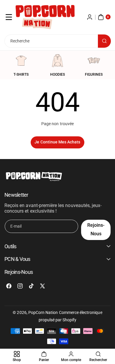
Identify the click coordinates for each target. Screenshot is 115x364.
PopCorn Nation (43, 312)
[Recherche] (104, 41)
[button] (8, 17)
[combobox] (57, 41)
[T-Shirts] (21, 60)
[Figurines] (93, 60)
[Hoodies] (57, 60)
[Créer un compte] (89, 17)
